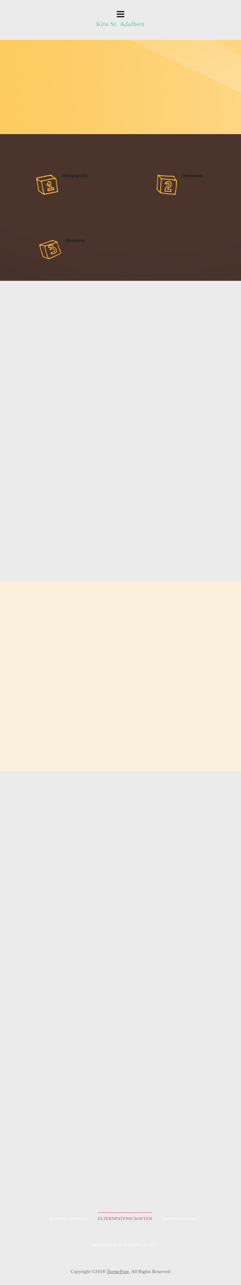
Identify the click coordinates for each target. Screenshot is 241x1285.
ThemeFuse (117, 1271)
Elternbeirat (74, 240)
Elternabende (192, 175)
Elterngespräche (75, 175)
